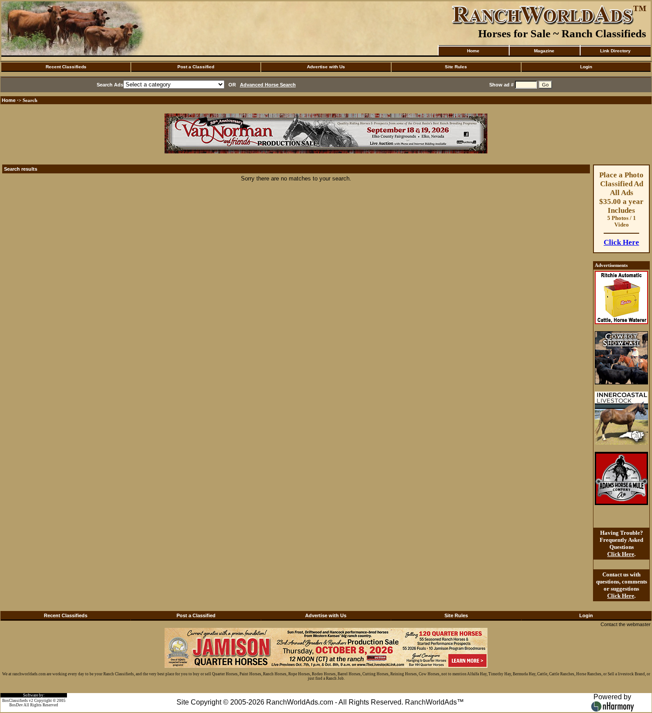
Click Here (621, 242)
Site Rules (456, 66)
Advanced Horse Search (268, 84)
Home (473, 50)
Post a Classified (195, 66)
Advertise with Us (326, 66)
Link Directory (615, 50)
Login (586, 66)
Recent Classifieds (66, 66)
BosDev (16, 705)
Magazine (544, 50)
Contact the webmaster (626, 624)
